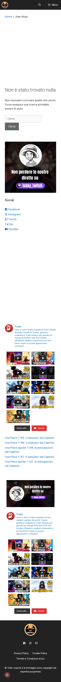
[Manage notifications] (7, 674)
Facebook (13, 209)
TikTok (9, 224)
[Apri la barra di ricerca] (39, 5)
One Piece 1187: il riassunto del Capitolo (29, 456)
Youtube (13, 229)
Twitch (12, 219)
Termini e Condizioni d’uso (30, 658)
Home (8, 16)
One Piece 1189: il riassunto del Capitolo (29, 437)
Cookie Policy (40, 653)
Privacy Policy (21, 653)
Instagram (14, 214)
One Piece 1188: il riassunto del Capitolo (29, 442)
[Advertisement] (30, 55)
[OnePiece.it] (5, 5)
